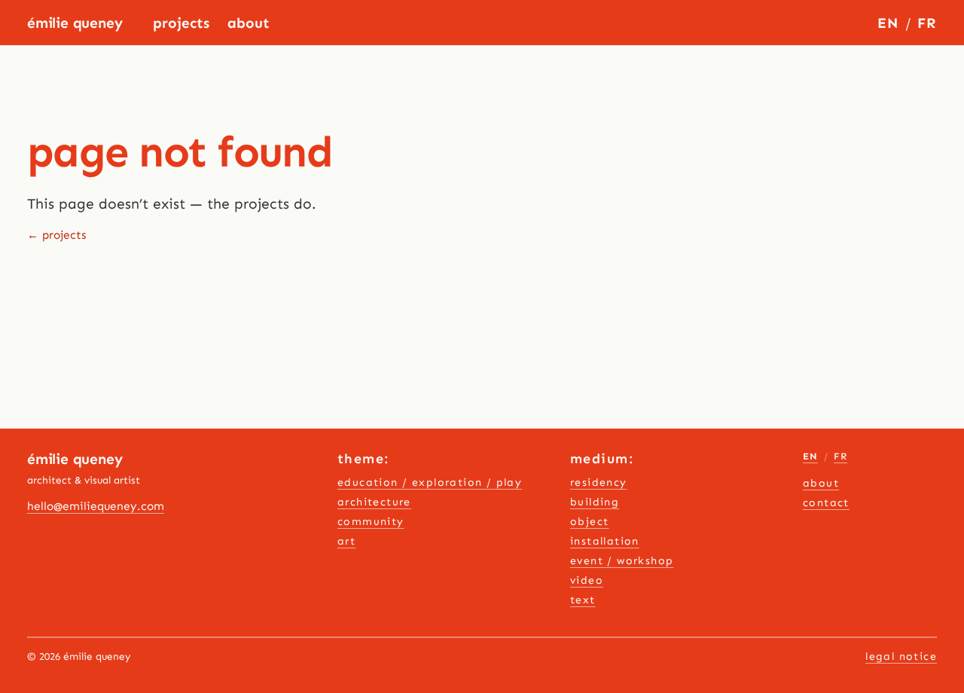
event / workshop (622, 560)
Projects (181, 23)
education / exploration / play (429, 482)
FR (927, 23)
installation (604, 541)
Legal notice (901, 656)
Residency (598, 482)
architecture (374, 502)
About (248, 23)
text (583, 600)
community (370, 521)
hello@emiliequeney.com (95, 506)
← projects (56, 235)
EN (888, 23)
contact (826, 502)
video (586, 580)
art (346, 541)
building (594, 502)
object (589, 521)
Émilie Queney (75, 23)
